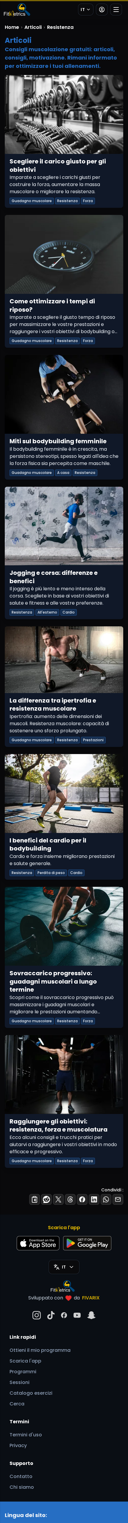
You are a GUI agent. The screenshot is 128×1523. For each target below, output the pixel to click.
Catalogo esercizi (31, 1393)
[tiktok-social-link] (51, 1315)
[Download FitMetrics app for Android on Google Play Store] (87, 1243)
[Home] (16, 9)
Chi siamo (22, 1487)
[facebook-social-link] (64, 1315)
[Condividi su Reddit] (46, 1199)
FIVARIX (91, 1297)
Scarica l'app (25, 1360)
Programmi (23, 1371)
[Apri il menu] (116, 9)
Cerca (17, 1403)
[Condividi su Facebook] (82, 1199)
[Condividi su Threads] (70, 1199)
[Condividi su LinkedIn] (94, 1199)
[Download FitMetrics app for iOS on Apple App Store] (38, 1243)
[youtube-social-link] (77, 1315)
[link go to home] (64, 1286)
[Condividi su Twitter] (58, 1199)
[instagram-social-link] (36, 1315)
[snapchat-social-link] (91, 1315)
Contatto (21, 1476)
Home (12, 27)
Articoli (33, 27)
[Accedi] (102, 9)
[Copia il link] (34, 1199)
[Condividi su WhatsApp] (106, 1199)
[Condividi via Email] (118, 1199)
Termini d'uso (26, 1434)
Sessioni (19, 1382)
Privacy (18, 1445)
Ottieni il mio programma (40, 1350)
